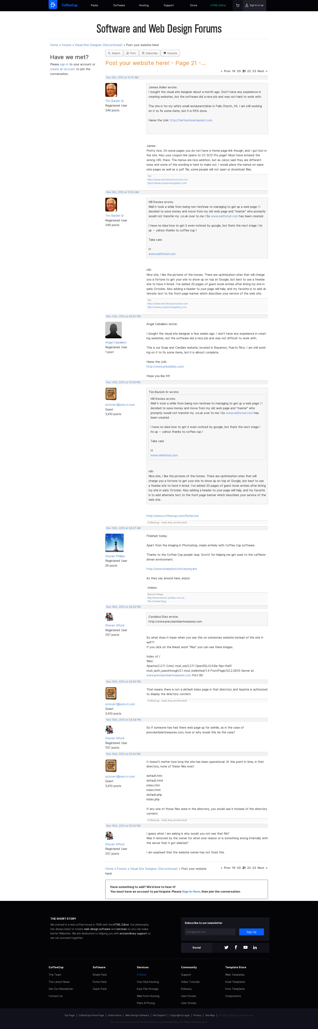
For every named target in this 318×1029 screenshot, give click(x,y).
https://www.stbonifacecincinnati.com (167, 179)
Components (233, 996)
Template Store (235, 967)
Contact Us (56, 996)
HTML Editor (218, 5)
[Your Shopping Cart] (238, 5)
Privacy (197, 1015)
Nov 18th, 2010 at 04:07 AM (123, 528)
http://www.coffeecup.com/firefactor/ (172, 516)
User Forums (188, 996)
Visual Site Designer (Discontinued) (99, 45)
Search (115, 53)
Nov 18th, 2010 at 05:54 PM (123, 825)
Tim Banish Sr (114, 101)
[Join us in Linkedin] (255, 948)
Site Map (210, 1015)
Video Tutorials (190, 981)
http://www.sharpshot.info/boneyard (171, 569)
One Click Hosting (148, 981)
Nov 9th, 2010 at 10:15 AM (122, 77)
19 (233, 71)
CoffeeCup (56, 967)
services (121, 929)
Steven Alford (114, 625)
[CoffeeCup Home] (69, 5)
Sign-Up (252, 931)
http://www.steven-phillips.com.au (165, 597)
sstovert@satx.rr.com (120, 404)
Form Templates (235, 988)
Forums (66, 45)
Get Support (159, 1015)
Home (54, 45)
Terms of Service (192, 1022)
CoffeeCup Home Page (91, 1015)
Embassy (186, 988)
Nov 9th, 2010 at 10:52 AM (122, 192)
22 (249, 71)
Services (143, 967)
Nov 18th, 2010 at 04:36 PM (123, 681)
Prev (227, 71)
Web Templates (235, 974)
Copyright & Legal (179, 1015)
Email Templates (235, 981)
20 (239, 71)
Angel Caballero (115, 342)
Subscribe (151, 53)
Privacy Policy (172, 1022)
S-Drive (141, 974)
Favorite (171, 53)
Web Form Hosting (148, 996)
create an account (62, 69)
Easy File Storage (147, 988)
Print (132, 53)
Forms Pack (100, 981)
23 (254, 71)
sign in (64, 64)
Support (169, 5)
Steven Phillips (115, 556)
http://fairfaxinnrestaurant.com (191, 120)
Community (189, 967)
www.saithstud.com (224, 216)
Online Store (114, 1015)
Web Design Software (137, 1015)
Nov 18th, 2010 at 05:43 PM (123, 754)
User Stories (188, 1003)
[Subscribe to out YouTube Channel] (245, 948)
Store (193, 5)
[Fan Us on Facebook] (236, 948)
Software (119, 5)
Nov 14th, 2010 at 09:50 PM (123, 316)
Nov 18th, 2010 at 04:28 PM (123, 606)
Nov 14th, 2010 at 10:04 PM (123, 382)
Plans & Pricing (146, 1003)
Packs (94, 5)
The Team (55, 974)
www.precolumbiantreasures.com (168, 675)
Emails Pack (100, 974)
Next (260, 71)
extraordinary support (133, 933)
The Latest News (59, 981)
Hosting (144, 5)
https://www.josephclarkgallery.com (167, 183)
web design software (97, 929)
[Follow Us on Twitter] (226, 948)
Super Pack (100, 988)
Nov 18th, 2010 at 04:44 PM (123, 719)
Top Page (69, 1015)
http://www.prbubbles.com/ (165, 366)
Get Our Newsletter (61, 988)
